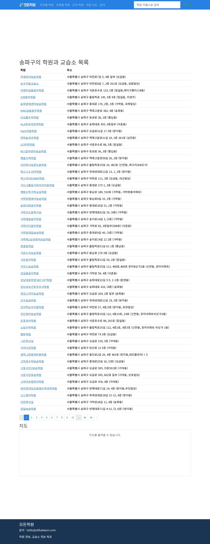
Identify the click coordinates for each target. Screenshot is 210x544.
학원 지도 (91, 5)
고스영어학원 (28, 395)
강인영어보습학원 (30, 314)
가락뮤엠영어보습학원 (33, 199)
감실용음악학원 (29, 273)
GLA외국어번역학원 (32, 124)
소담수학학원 (28, 327)
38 (84, 417)
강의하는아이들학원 (32, 307)
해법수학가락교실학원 (33, 192)
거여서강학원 (28, 348)
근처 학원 (78, 5)
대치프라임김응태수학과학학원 (38, 388)
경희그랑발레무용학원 (33, 354)
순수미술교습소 (29, 83)
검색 (102, 5)
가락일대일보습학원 (32, 233)
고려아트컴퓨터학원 (32, 382)
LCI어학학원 (27, 144)
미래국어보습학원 (30, 77)
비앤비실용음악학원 (32, 90)
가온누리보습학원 (30, 253)
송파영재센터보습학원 (33, 104)
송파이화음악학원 (30, 205)
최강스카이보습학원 (32, 293)
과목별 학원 (63, 5)
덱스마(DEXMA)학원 (32, 178)
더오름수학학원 (29, 117)
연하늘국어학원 (29, 138)
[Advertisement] (105, 37)
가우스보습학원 (29, 266)
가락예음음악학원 (30, 219)
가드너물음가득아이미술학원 (37, 185)
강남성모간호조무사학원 (34, 287)
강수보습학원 (28, 300)
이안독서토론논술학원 (33, 165)
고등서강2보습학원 (31, 368)
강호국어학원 (28, 321)
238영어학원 (28, 97)
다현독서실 (27, 402)
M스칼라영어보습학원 (33, 151)
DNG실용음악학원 (31, 111)
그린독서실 (27, 341)
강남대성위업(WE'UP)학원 (36, 280)
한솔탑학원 (27, 246)
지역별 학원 (47, 5)
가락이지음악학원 (30, 226)
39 (91, 417)
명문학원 (25, 334)
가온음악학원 (28, 260)
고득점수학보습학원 (32, 361)
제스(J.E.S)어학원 (31, 172)
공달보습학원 (28, 409)
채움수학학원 (28, 158)
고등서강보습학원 (30, 375)
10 (72, 417)
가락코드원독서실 (30, 212)
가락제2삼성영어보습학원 (35, 239)
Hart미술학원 (28, 131)
